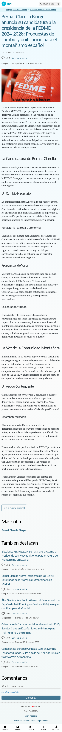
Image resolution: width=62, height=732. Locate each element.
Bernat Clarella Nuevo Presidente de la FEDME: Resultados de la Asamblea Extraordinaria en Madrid (28, 580)
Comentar (31, 697)
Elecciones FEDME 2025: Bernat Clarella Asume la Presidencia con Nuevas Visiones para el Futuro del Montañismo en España (30, 555)
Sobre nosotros (31, 716)
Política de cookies (21, 720)
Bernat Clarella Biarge (14, 530)
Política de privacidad (39, 720)
